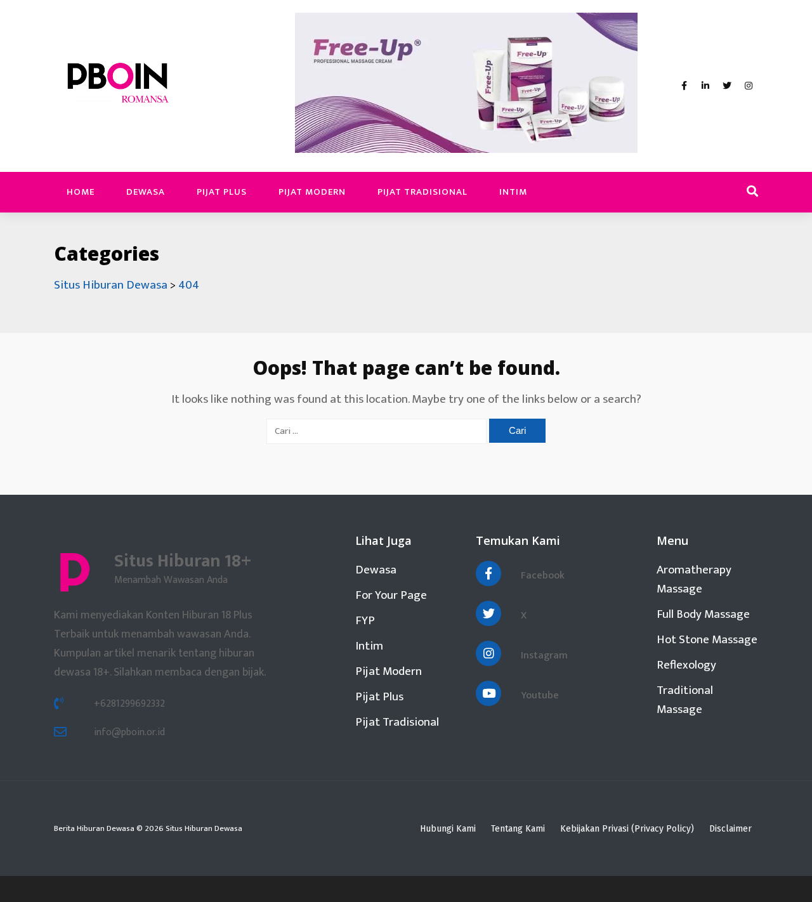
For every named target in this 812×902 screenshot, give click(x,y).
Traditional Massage (685, 700)
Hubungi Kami (448, 828)
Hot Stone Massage (707, 640)
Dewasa (145, 192)
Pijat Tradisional (422, 192)
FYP (365, 621)
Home (81, 192)
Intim (513, 192)
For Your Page (391, 595)
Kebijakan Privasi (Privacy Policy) (627, 828)
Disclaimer (730, 828)
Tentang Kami (518, 828)
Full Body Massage (703, 614)
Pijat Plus (222, 192)
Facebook (543, 575)
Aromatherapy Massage (694, 579)
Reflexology (686, 665)
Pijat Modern (312, 192)
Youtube (540, 695)
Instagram (544, 655)
